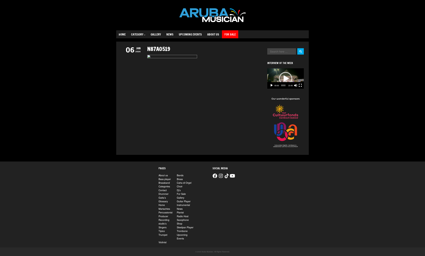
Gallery (156, 34)
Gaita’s (162, 197)
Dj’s (179, 190)
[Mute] (295, 85)
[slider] (283, 85)
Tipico (162, 231)
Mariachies (164, 208)
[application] (285, 78)
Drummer (164, 193)
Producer (163, 216)
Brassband (164, 182)
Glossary (163, 201)
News (169, 34)
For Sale (230, 34)
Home (122, 34)
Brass (180, 179)
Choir (179, 186)
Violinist (163, 242)
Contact (163, 190)
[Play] (271, 85)
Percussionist (165, 212)
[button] (285, 78)
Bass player (165, 179)
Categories (164, 186)
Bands (180, 175)
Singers (163, 227)
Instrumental (183, 205)
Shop (179, 223)
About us (213, 34)
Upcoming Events (190, 34)
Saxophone (183, 220)
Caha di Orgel (184, 182)
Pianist (180, 212)
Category (137, 34)
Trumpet (163, 234)
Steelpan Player (185, 227)
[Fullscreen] (300, 85)
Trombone (182, 231)
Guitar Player (184, 201)
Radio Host (182, 216)
